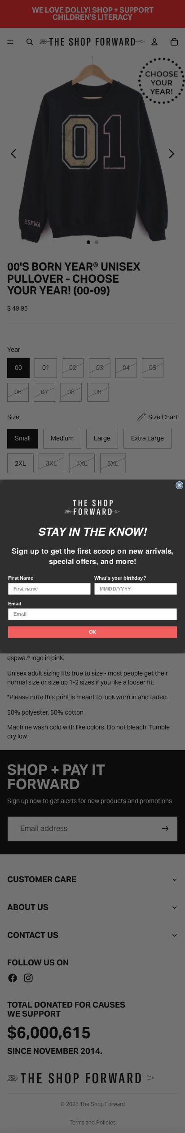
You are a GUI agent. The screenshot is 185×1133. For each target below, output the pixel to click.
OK (92, 632)
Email (14, 603)
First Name (20, 578)
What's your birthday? (120, 578)
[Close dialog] (179, 485)
